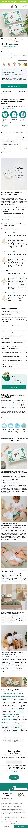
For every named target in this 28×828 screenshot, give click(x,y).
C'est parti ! (14, 777)
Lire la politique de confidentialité (9, 821)
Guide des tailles (22, 60)
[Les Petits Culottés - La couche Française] (14, 789)
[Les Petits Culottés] (14, 6)
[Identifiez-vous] (23, 6)
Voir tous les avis (7, 152)
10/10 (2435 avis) (9, 41)
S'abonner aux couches (14, 86)
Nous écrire (14, 387)
